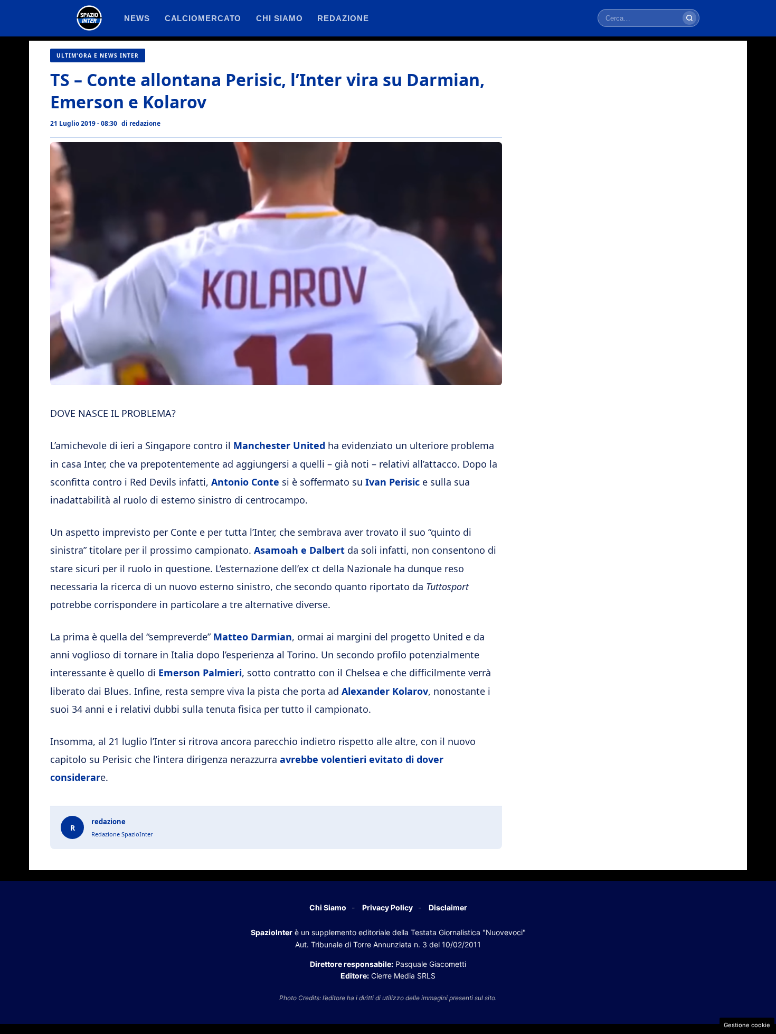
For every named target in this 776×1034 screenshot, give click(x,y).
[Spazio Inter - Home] (89, 18)
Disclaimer (448, 907)
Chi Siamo (327, 907)
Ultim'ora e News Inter (97, 55)
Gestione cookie (747, 1025)
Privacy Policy (387, 907)
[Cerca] (689, 18)
